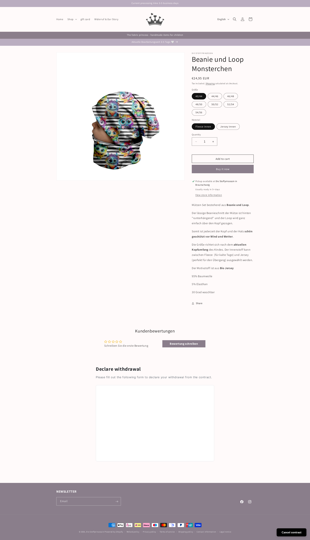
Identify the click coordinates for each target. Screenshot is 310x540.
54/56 (199, 112)
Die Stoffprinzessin (95, 531)
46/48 (230, 96)
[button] (71, 19)
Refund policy (133, 531)
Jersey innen (228, 126)
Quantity (196, 134)
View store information (208, 195)
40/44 (199, 96)
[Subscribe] (117, 501)
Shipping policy (185, 531)
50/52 (215, 104)
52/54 (230, 104)
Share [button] (199, 303)
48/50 (199, 104)
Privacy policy (149, 531)
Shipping (210, 83)
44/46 (215, 96)
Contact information (206, 531)
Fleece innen (203, 126)
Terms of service (167, 531)
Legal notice (225, 531)
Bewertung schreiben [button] (184, 344)
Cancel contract (291, 532)
